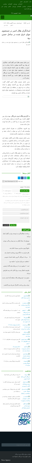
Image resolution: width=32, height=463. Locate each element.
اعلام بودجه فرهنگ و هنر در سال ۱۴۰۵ (12, 361)
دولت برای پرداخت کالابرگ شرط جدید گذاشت (16, 285)
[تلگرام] (25, 178)
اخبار (21, 1)
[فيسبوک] (22, 178)
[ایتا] (1, 11)
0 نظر (11, 25)
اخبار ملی (26, 1)
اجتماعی (20, 4)
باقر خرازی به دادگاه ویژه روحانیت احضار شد (17, 252)
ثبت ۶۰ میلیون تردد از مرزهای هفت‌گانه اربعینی (16, 266)
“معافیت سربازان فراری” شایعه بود (19, 261)
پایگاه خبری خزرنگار (19, 454)
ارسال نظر (13, 225)
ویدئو (5, 6)
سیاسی (5, 4)
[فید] (4, 11)
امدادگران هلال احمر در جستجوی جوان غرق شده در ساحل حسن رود (16, 34)
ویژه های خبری (27, 8)
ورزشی (15, 4)
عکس (9, 6)
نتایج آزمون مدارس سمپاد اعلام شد (19, 248)
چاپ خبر (6, 25)
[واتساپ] (28, 178)
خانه (30, 1)
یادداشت (28, 371)
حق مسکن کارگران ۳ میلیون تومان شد (11, 332)
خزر (2, 6)
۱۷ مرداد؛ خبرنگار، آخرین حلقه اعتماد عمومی (17, 257)
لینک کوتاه (20, 181)
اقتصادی (10, 4)
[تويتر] (19, 178)
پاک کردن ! (6, 225)
